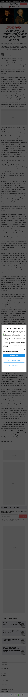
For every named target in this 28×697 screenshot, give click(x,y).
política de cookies (17, 345)
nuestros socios (21, 331)
